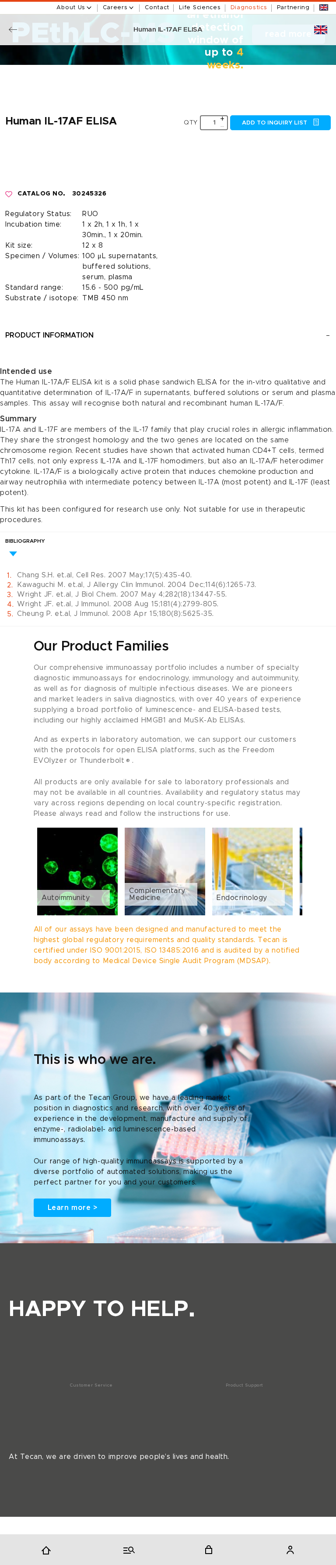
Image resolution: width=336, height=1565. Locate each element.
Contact (157, 8)
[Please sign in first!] (9, 194)
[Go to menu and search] (127, 1549)
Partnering (293, 8)
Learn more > (72, 1207)
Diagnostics (249, 8)
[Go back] (13, 29)
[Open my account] (290, 1549)
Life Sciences (199, 8)
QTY (191, 123)
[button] (168, 871)
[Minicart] (208, 1549)
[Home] (46, 1549)
